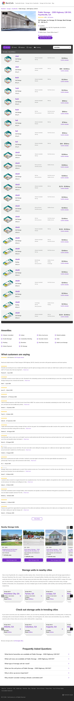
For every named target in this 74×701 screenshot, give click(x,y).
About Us (4, 688)
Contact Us (9, 688)
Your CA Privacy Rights (58, 688)
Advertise (25, 688)
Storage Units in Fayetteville (32, 3)
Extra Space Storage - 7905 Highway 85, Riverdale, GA (32, 550)
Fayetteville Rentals (19, 3)
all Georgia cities (18, 640)
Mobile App (19, 688)
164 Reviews (50, 17)
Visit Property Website (46, 35)
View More (37, 518)
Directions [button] (42, 29)
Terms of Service (41, 688)
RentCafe (3, 8)
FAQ (14, 688)
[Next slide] (34, 21)
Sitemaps (33, 688)
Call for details (65, 60)
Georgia (9, 8)
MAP (5, 13)
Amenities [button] (57, 47)
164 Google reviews (19, 357)
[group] (7, 47)
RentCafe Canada (68, 695)
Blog (53, 3)
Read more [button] (26, 370)
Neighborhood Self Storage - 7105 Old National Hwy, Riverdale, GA (10, 550)
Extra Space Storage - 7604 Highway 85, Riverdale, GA (54, 550)
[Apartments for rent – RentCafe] (8, 3)
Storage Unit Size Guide (45, 3)
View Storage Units (11, 560)
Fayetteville (15, 8)
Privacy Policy (49, 688)
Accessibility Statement (7, 690)
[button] (45, 37)
